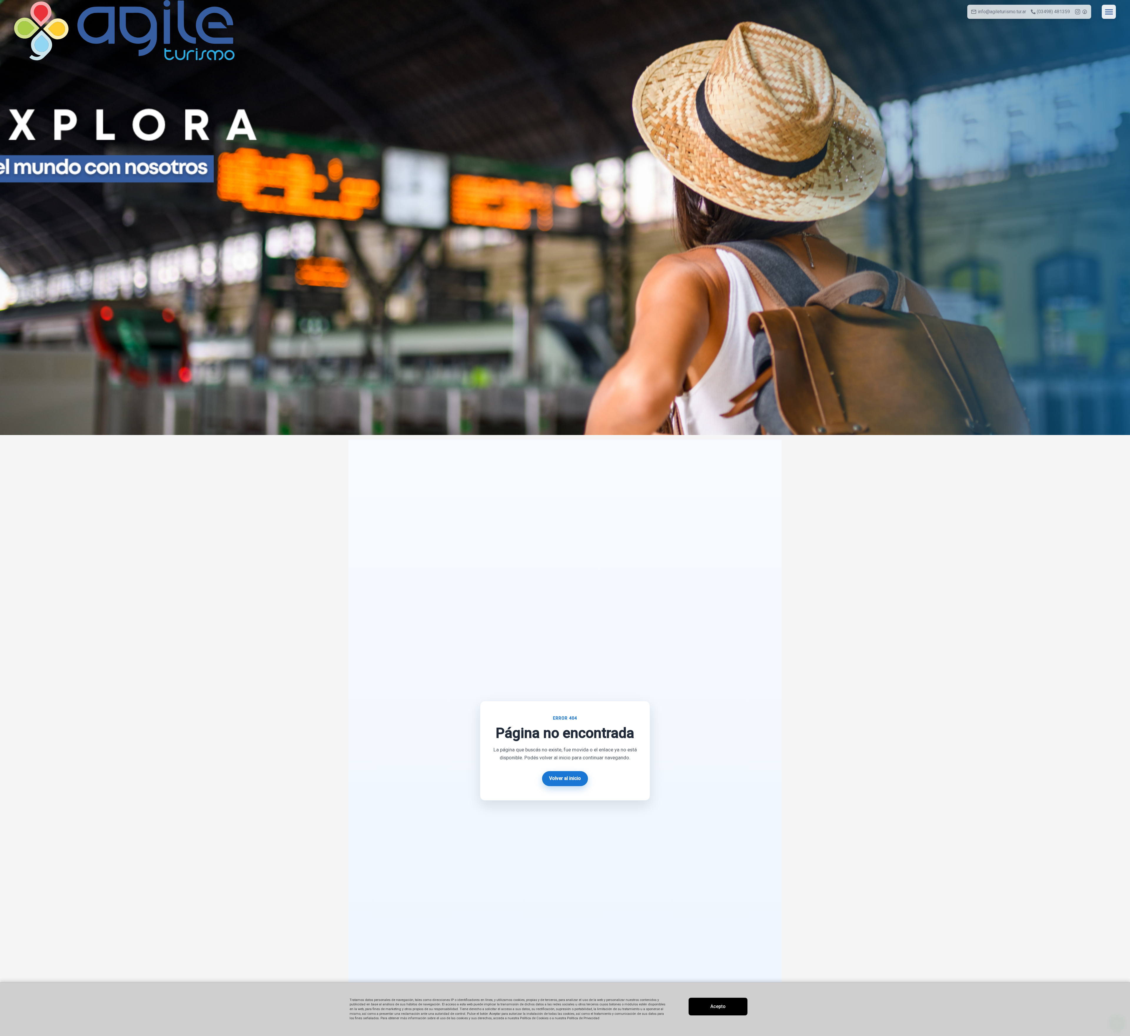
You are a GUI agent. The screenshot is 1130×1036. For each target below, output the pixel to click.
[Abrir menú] (1109, 12)
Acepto (718, 1006)
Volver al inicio (565, 778)
